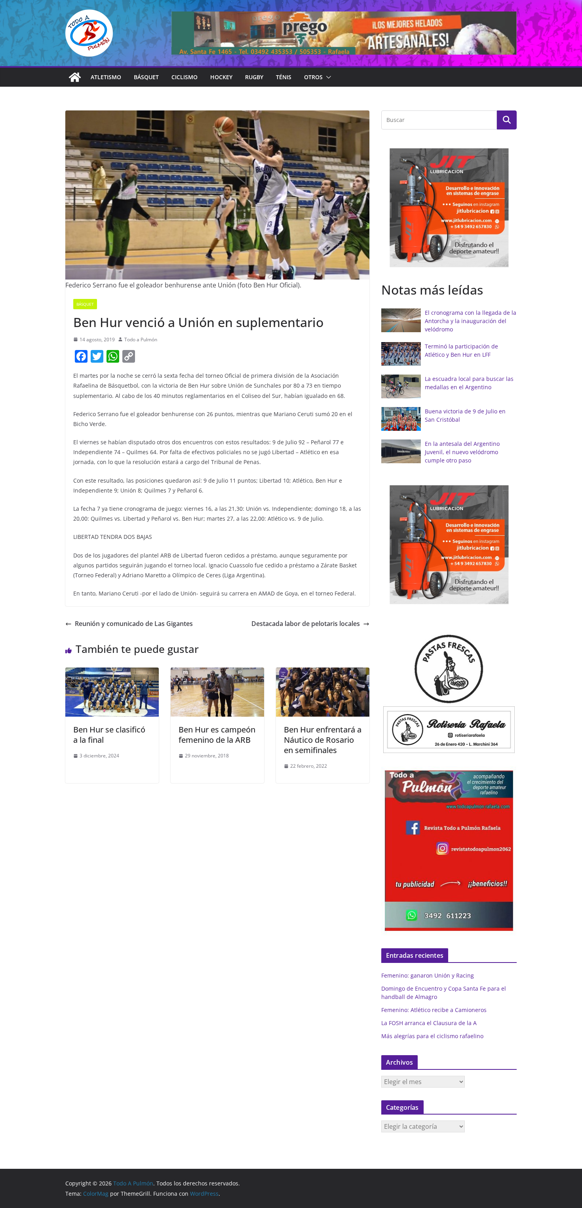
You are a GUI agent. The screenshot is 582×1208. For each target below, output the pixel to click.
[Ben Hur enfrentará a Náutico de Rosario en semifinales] (322, 673)
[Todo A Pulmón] (74, 77)
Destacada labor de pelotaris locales (305, 623)
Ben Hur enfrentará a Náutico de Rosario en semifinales (322, 739)
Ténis (283, 77)
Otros (313, 77)
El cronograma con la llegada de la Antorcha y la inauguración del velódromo (470, 321)
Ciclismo (184, 77)
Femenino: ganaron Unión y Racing (427, 975)
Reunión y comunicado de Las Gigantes (134, 623)
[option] (449, 207)
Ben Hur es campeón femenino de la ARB (217, 734)
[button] (327, 77)
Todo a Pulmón (140, 339)
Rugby (254, 77)
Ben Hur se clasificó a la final (109, 734)
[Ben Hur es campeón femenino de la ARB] (217, 673)
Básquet (146, 77)
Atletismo (106, 77)
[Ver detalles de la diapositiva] (344, 33)
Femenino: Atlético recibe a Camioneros (434, 1010)
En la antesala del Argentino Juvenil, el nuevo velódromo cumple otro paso (462, 452)
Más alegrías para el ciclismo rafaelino (432, 1036)
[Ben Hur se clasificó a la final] (112, 673)
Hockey (221, 77)
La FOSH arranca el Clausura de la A (429, 1023)
